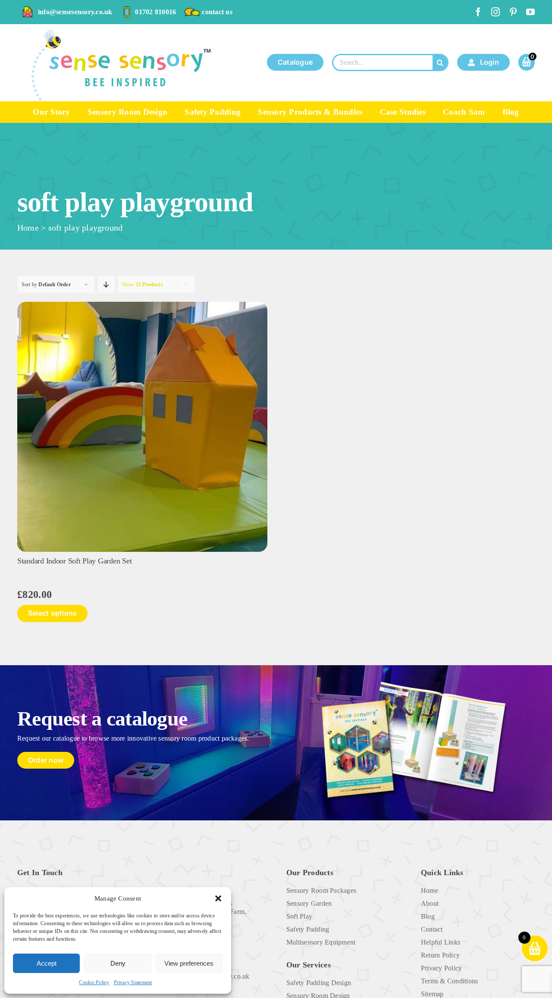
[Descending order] (106, 284)
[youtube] (530, 12)
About (430, 903)
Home (28, 227)
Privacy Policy (441, 968)
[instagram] (495, 12)
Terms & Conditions (449, 981)
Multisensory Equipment (320, 942)
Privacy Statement (133, 982)
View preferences (188, 963)
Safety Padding (307, 929)
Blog (428, 916)
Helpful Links (440, 942)
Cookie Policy (94, 982)
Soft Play (299, 916)
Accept (46, 963)
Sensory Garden (309, 903)
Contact (432, 929)
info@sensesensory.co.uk (75, 12)
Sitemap (432, 994)
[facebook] (478, 12)
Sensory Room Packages (321, 890)
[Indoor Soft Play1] (142, 305)
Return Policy (440, 955)
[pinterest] (513, 12)
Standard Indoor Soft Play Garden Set (74, 561)
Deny (117, 963)
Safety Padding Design (318, 982)
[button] (218, 898)
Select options (52, 613)
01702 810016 (155, 12)
